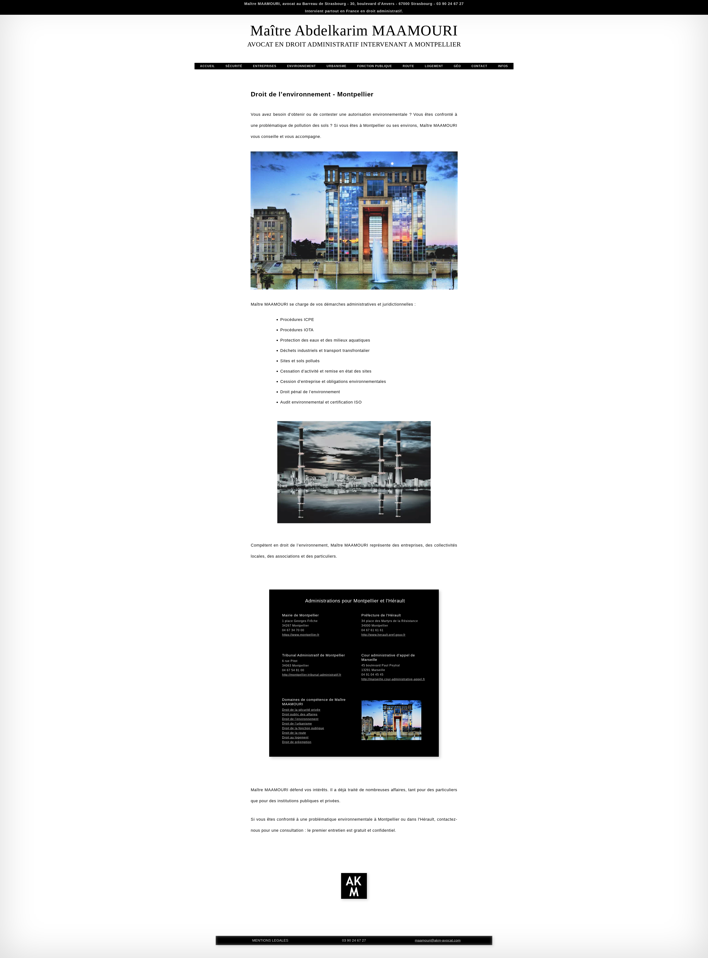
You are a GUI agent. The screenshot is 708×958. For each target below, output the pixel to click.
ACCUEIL (207, 66)
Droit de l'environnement (300, 719)
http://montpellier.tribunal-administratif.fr (311, 674)
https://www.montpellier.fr (300, 634)
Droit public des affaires (299, 714)
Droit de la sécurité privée (301, 709)
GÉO (457, 66)
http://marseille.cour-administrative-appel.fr (393, 679)
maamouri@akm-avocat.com (438, 940)
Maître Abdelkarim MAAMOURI (354, 30)
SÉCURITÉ (233, 66)
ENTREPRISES (264, 66)
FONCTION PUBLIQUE (374, 66)
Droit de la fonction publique (303, 728)
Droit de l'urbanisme (297, 723)
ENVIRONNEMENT (301, 66)
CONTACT (479, 66)
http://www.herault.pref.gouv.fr (383, 634)
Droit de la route (294, 732)
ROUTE (408, 66)
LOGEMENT (434, 66)
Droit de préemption (296, 742)
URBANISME (336, 66)
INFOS (503, 66)
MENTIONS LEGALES (270, 940)
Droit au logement (295, 737)
